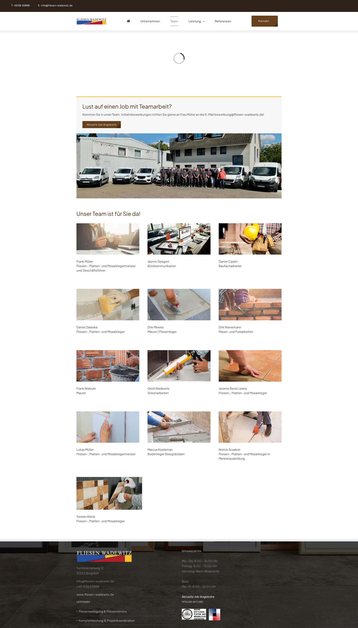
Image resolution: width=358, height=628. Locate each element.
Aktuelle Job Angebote (198, 597)
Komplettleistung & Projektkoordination (107, 620)
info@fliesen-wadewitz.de (57, 5)
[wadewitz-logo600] (91, 19)
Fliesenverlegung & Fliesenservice (103, 611)
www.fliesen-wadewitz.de (95, 594)
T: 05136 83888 (21, 5)
